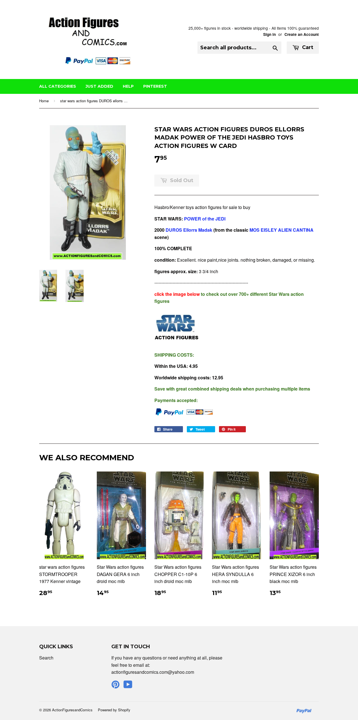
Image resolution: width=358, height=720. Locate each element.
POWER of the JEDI (204, 218)
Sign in (269, 34)
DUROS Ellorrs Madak (189, 230)
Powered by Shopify (114, 709)
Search (46, 657)
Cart (307, 47)
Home (44, 100)
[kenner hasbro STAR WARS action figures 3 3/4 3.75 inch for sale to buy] (176, 343)
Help (128, 86)
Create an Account (301, 34)
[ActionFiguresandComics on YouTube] (128, 686)
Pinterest (155, 86)
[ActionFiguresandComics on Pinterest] (115, 686)
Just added (99, 86)
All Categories (57, 86)
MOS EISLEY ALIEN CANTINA (281, 230)
